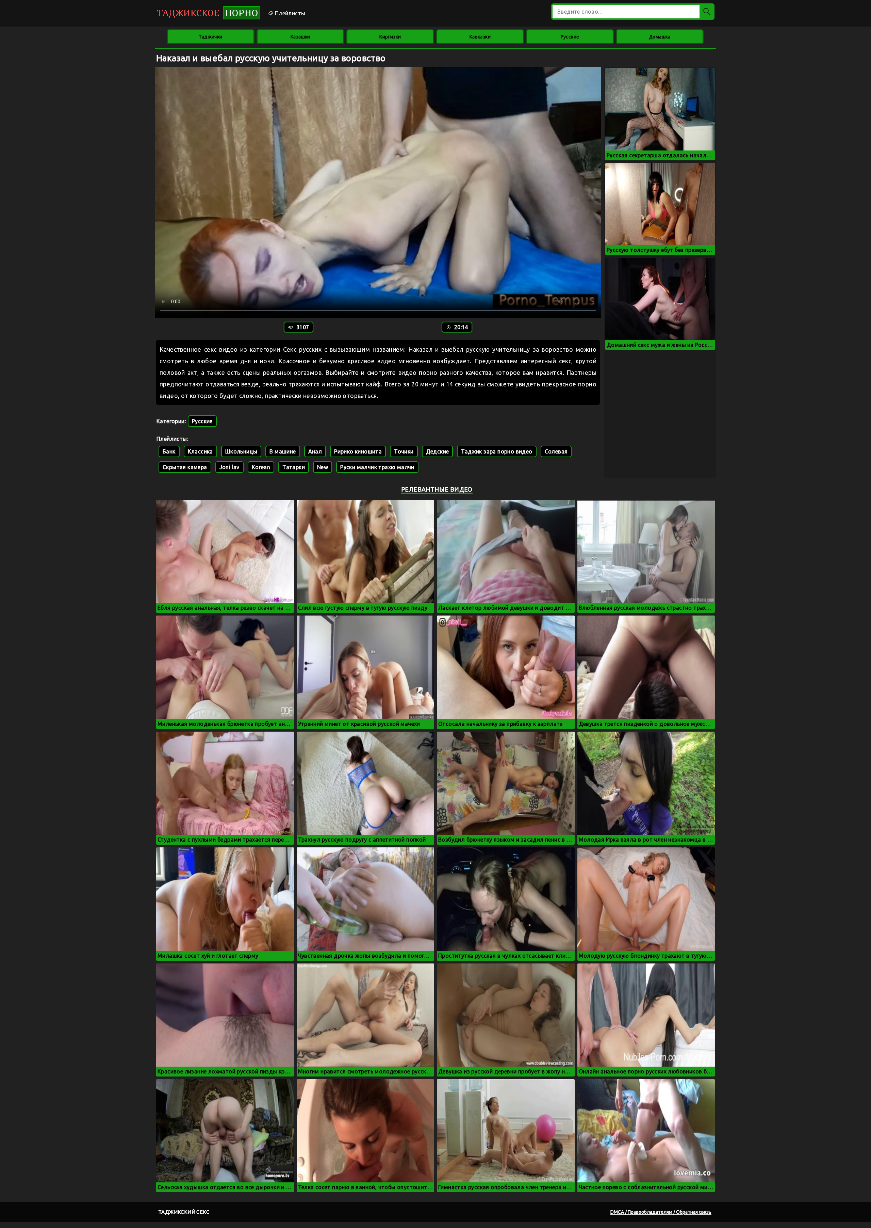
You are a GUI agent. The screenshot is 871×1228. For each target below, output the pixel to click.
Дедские (437, 451)
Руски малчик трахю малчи (377, 467)
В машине (282, 451)
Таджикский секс (183, 1212)
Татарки (293, 467)
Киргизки (390, 36)
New (322, 467)
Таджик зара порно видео (496, 451)
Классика (200, 451)
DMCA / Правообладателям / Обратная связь (660, 1212)
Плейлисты (289, 13)
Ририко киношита (358, 451)
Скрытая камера (185, 467)
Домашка (660, 36)
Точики (403, 451)
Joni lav (229, 467)
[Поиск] (707, 11)
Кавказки (480, 36)
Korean (261, 467)
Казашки (300, 36)
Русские (570, 36)
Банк (169, 451)
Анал (315, 451)
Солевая (556, 451)
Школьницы (241, 451)
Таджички (210, 36)
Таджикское (207, 12)
